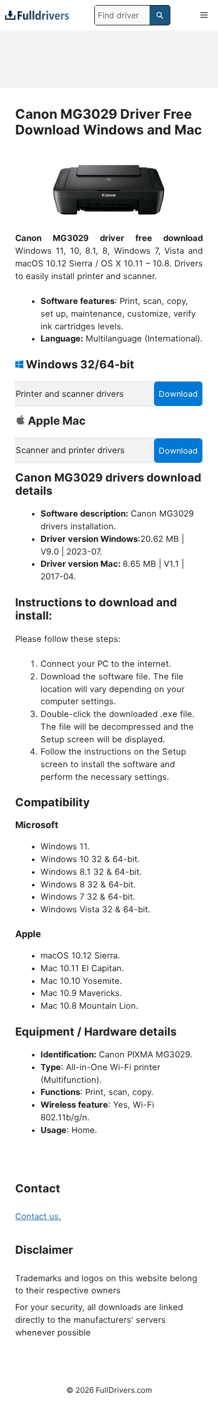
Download (178, 394)
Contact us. (38, 1216)
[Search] (160, 15)
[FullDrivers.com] (37, 15)
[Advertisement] (109, 59)
